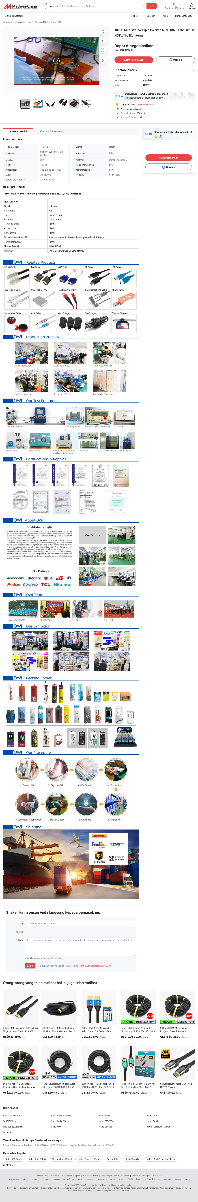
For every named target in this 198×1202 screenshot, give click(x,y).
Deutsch (90, 1179)
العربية (112, 1179)
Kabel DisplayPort (11, 1115)
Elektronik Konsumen (22, 22)
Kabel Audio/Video (60, 1121)
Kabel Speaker (106, 1126)
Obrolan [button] (177, 59)
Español (33, 1179)
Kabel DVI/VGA (106, 1121)
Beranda (6, 22)
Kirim (30, 965)
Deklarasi (55, 1175)
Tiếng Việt (167, 1179)
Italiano (81, 1179)
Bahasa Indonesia (182, 1179)
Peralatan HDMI (41, 22)
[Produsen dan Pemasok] (20, 6)
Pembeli (134, 15)
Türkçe (156, 1179)
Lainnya (7, 1164)
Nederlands (102, 1179)
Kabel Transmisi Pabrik (90, 1159)
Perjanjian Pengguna (71, 1175)
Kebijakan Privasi (90, 1175)
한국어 (121, 1179)
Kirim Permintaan (134, 59)
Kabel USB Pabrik (14, 1159)
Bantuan (151, 15)
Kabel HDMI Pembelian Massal (161, 1159)
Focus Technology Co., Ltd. (91, 1185)
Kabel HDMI (56, 22)
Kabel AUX (56, 1126)
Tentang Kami (42, 1175)
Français (56, 1179)
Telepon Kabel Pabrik (62, 1159)
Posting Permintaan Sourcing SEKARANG (89, 965)
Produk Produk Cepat (141, 1175)
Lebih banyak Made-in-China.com (115, 1175)
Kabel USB (152, 1115)
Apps (165, 15)
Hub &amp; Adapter (12, 1126)
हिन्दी (138, 1179)
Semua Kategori (15, 15)
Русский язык (69, 1179)
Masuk (191, 8)
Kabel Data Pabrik (37, 1159)
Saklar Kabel (113, 1159)
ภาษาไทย (147, 1179)
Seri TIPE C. (8, 1121)
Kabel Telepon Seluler (61, 1115)
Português (45, 1179)
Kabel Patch (153, 1121)
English (24, 1179)
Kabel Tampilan (132, 1159)
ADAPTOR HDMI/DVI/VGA (159, 1126)
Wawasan (157, 1175)
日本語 (130, 1179)
